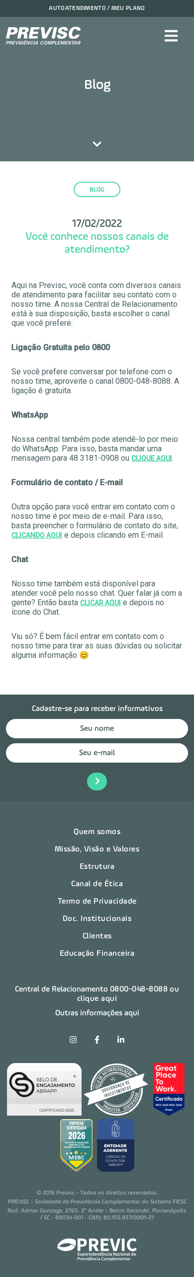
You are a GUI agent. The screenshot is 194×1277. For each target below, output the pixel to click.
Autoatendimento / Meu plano (97, 8)
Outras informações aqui (97, 1013)
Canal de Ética (97, 884)
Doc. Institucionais (97, 919)
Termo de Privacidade (97, 902)
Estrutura (97, 867)
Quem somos (97, 832)
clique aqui (151, 458)
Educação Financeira (97, 954)
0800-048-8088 (139, 989)
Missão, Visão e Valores (97, 849)
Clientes (97, 936)
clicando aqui (36, 535)
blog (97, 190)
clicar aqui (100, 603)
